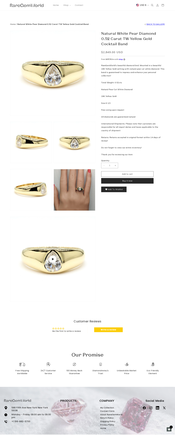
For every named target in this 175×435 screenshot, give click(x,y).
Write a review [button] (108, 329)
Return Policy (106, 418)
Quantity (105, 160)
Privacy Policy (107, 425)
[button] (67, 5)
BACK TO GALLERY (156, 24)
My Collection (107, 408)
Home (13, 24)
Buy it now (127, 181)
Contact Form (107, 411)
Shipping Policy (107, 421)
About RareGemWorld (111, 414)
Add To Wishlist (115, 189)
